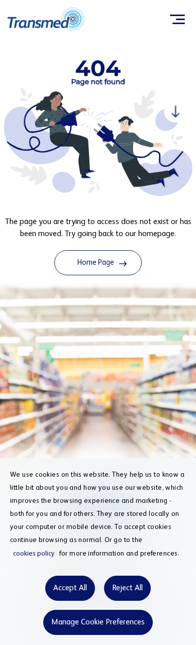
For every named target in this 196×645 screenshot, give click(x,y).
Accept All (70, 588)
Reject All (127, 588)
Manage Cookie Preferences (98, 622)
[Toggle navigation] (177, 19)
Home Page (95, 262)
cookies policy (34, 553)
